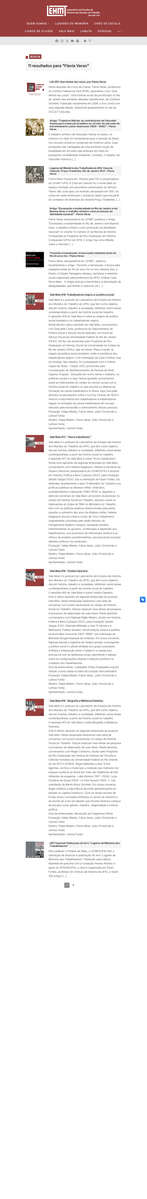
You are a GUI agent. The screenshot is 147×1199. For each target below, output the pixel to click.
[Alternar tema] (85, 41)
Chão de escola (107, 23)
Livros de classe (39, 31)
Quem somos (37, 23)
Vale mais (67, 31)
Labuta (86, 31)
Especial (105, 31)
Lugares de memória (72, 23)
